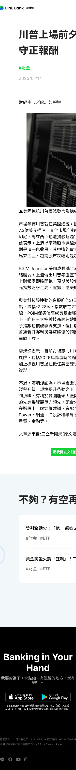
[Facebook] (10, 759)
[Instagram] (26, 759)
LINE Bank (29, 8)
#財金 (24, 68)
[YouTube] (18, 759)
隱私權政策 (22, 739)
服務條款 (5, 739)
